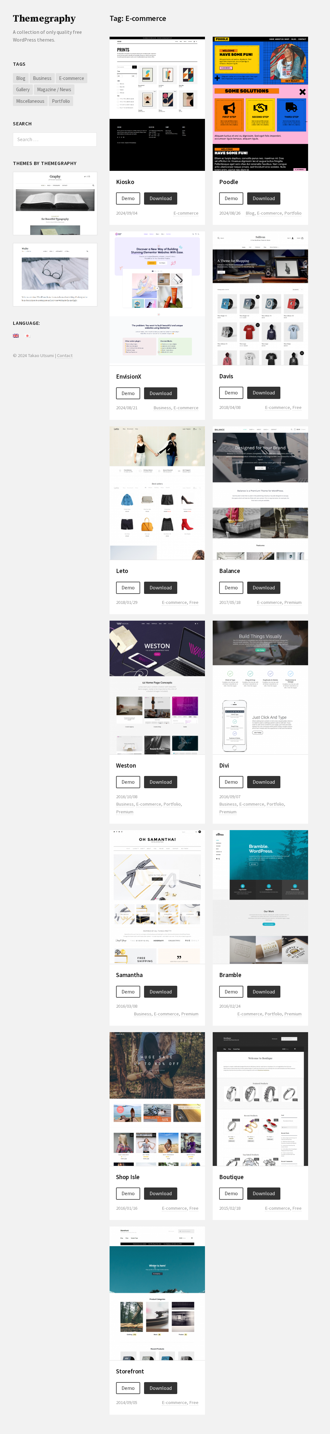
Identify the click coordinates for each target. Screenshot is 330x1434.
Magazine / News (54, 89)
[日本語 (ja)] (27, 335)
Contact (65, 355)
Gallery (23, 89)
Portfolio (61, 101)
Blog (20, 78)
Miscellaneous (30, 101)
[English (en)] (16, 335)
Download (161, 198)
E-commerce (71, 78)
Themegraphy (44, 19)
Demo (128, 198)
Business (42, 78)
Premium (293, 602)
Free (297, 407)
